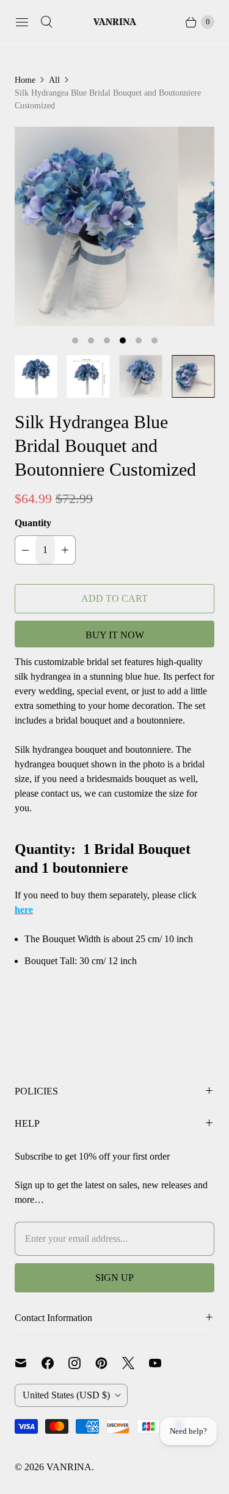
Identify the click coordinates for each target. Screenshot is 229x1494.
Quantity (33, 523)
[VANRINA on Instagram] (81, 1363)
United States (66, 1395)
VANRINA (69, 1467)
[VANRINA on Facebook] (55, 1363)
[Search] (46, 22)
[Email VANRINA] (28, 1363)
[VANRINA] (114, 22)
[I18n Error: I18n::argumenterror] (36, 376)
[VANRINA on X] (135, 1363)
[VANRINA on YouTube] (162, 1363)
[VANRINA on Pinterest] (108, 1363)
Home (25, 80)
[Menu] (22, 22)
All (54, 80)
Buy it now (114, 635)
